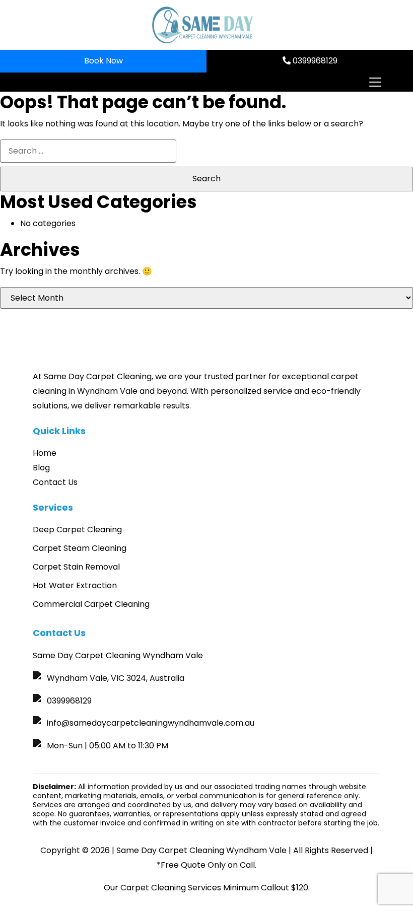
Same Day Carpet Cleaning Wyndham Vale (201, 850)
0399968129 (314, 60)
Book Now (103, 60)
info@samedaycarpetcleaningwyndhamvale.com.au (150, 723)
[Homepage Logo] (202, 25)
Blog (41, 467)
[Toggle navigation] (375, 82)
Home (44, 453)
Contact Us (55, 482)
